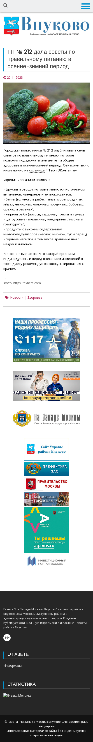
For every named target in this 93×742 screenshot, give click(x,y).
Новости (16, 297)
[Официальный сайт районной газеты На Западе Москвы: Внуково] (46, 26)
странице (37, 170)
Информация (13, 665)
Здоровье (35, 297)
